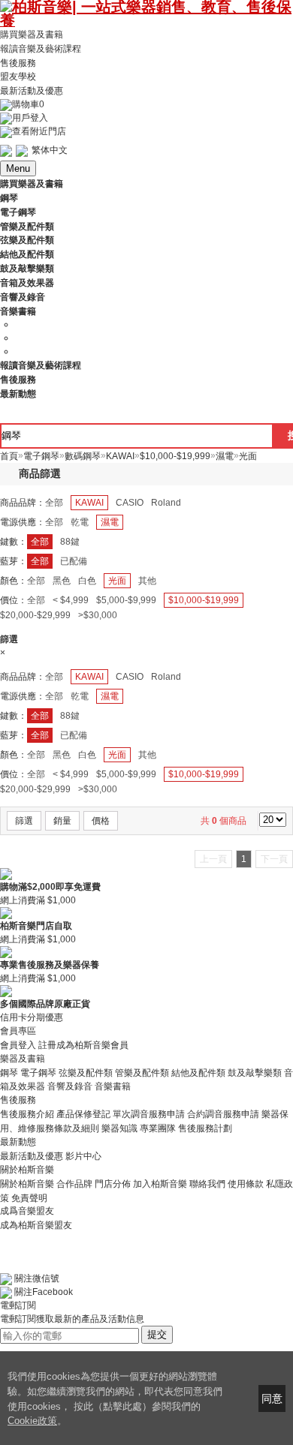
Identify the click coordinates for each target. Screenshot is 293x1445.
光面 (117, 580)
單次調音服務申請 (149, 1114)
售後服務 (18, 62)
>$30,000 (97, 615)
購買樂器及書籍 (31, 34)
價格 (101, 821)
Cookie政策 (32, 1420)
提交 (157, 1334)
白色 (87, 580)
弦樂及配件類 (86, 1072)
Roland (166, 502)
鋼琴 (9, 1072)
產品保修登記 (83, 1114)
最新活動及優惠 (31, 91)
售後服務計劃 (205, 1128)
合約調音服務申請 (223, 1114)
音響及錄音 (69, 1086)
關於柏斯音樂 (27, 1184)
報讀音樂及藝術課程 (40, 49)
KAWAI (89, 502)
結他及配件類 (198, 1072)
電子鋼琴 (38, 1072)
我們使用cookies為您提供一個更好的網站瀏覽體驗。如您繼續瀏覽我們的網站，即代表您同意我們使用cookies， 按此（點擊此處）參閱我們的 (115, 1391)
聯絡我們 (207, 1184)
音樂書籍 (113, 1086)
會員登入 (18, 1045)
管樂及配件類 (142, 1072)
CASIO (129, 502)
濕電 (110, 522)
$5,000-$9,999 (126, 600)
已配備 (73, 561)
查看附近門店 (39, 131)
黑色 (62, 580)
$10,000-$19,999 (203, 600)
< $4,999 (71, 600)
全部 (54, 502)
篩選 (24, 821)
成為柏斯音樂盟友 (36, 1224)
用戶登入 (30, 118)
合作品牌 (74, 1184)
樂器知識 (119, 1128)
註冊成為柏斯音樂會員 (83, 1045)
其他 (147, 580)
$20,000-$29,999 (35, 615)
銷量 (62, 821)
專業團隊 (158, 1128)
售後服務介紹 (27, 1114)
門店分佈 (113, 1184)
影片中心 (83, 1156)
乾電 (80, 522)
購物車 (28, 104)
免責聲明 (29, 1197)
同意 (271, 1398)
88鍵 (70, 541)
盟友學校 (18, 76)
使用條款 (246, 1184)
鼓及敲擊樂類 (255, 1072)
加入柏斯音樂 (160, 1184)
